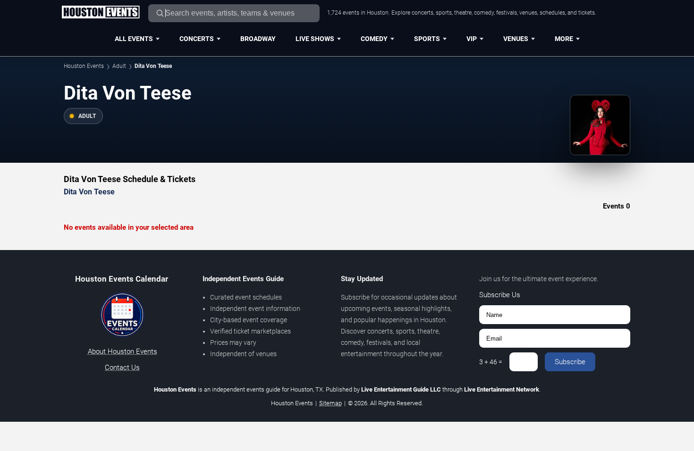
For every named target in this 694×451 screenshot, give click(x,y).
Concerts (196, 38)
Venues (515, 38)
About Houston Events (122, 351)
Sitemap (330, 403)
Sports (427, 38)
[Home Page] (100, 12)
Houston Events (84, 66)
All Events (134, 38)
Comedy (374, 38)
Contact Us (122, 367)
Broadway (258, 38)
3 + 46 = (490, 362)
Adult (119, 66)
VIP (471, 38)
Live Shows (315, 38)
